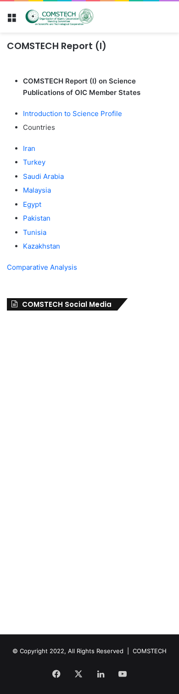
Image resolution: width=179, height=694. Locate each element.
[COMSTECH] (59, 17)
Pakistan (37, 218)
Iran (30, 148)
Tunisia (35, 232)
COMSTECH (150, 651)
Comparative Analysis (43, 267)
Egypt (33, 204)
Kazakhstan (42, 246)
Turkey (35, 162)
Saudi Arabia (44, 176)
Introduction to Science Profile (73, 113)
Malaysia (37, 190)
